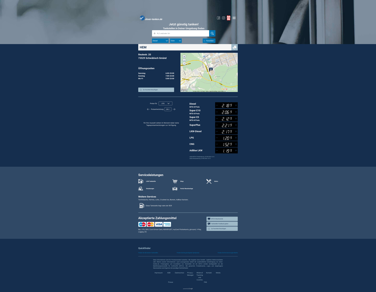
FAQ (205, 282)
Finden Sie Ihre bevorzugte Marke (228, 253)
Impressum (159, 273)
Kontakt (209, 273)
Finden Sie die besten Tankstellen (148, 253)
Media (218, 273)
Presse (170, 282)
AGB (168, 273)
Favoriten (210, 41)
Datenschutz (179, 273)
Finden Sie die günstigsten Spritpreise (188, 253)
